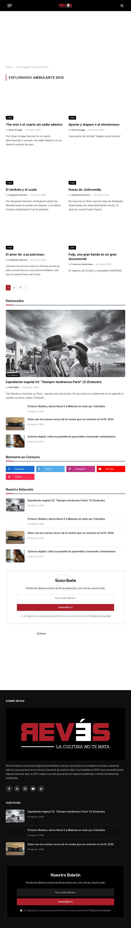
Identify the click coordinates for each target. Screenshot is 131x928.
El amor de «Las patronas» (25, 254)
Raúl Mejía (14, 387)
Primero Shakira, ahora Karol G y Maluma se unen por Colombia (66, 406)
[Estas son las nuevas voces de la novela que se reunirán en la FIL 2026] (15, 423)
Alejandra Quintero (18, 195)
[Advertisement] (65, 38)
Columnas (12, 375)
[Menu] (10, 5)
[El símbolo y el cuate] (34, 169)
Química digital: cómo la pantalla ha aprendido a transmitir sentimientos (71, 436)
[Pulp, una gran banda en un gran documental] (97, 234)
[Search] (121, 5)
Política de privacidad (100, 616)
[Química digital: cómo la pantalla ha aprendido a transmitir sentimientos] (15, 441)
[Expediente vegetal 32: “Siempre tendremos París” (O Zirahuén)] (65, 343)
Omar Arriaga (15, 130)
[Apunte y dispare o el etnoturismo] (97, 104)
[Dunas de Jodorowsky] (97, 169)
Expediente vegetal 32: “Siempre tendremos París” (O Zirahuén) (53, 382)
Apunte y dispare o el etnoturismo (94, 124)
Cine (9, 118)
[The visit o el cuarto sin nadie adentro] (34, 104)
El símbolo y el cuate (21, 190)
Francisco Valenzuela (82, 264)
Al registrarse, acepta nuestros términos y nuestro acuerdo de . (67, 616)
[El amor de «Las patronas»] (34, 234)
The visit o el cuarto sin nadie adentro (34, 124)
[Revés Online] (65, 5)
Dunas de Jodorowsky (85, 190)
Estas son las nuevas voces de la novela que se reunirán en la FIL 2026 (71, 419)
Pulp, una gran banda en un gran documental (93, 256)
